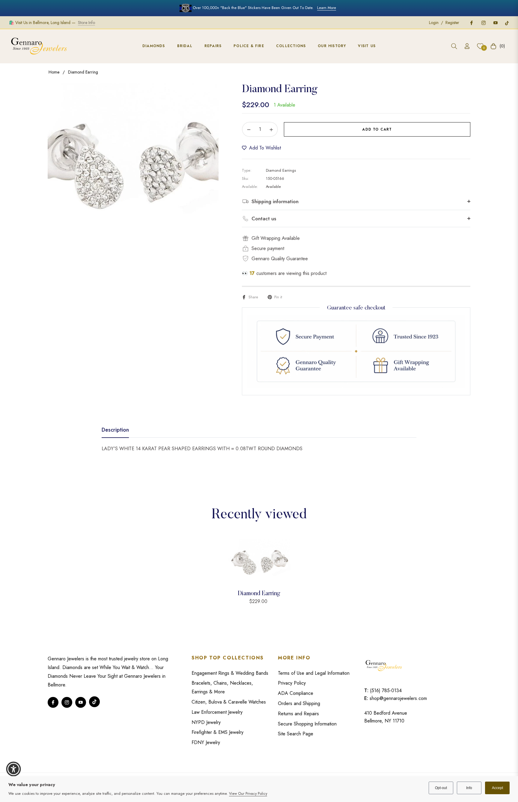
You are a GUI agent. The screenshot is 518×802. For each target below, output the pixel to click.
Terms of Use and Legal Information (314, 673)
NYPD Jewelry (206, 722)
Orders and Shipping (299, 703)
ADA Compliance (295, 693)
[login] (467, 46)
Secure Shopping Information (307, 723)
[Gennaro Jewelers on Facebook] (471, 23)
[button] (454, 46)
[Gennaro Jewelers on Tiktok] (507, 23)
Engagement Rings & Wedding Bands (230, 673)
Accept (497, 788)
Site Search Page (295, 733)
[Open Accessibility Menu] (13, 768)
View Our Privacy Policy (248, 793)
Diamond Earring (259, 594)
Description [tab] (115, 430)
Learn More (326, 8)
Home (54, 72)
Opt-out (441, 788)
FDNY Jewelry (206, 742)
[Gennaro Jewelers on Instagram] (483, 23)
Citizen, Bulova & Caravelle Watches (229, 701)
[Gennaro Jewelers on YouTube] (495, 23)
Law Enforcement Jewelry (217, 712)
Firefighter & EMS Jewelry (217, 732)
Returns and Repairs (298, 713)
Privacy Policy (292, 683)
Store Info (86, 23)
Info (469, 788)
